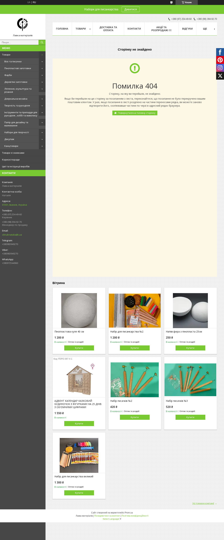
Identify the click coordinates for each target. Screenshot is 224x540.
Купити (79, 347)
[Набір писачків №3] (190, 379)
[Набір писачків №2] (134, 379)
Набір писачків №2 (121, 400)
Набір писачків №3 (177, 400)
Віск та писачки (13, 61)
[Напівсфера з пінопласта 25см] (190, 310)
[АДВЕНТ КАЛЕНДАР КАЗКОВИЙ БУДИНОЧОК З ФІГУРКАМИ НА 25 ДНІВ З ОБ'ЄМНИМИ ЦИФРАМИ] (79, 379)
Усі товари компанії (203, 503)
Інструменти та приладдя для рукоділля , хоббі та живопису (20, 114)
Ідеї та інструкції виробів (16, 166)
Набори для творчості (16, 132)
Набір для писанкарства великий (73, 476)
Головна (62, 28)
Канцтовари (11, 146)
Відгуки (187, 28)
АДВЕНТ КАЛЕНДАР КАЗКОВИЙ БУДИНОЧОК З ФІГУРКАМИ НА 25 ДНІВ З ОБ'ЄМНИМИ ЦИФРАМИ (78, 404)
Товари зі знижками (13, 152)
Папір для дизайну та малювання (16, 124)
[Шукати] (42, 42)
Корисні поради (11, 159)
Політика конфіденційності (135, 516)
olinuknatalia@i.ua (12, 234)
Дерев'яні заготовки (15, 81)
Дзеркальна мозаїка (15, 98)
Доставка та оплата (108, 29)
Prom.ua (129, 512)
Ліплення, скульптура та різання (17, 90)
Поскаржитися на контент (107, 516)
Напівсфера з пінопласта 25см (184, 331)
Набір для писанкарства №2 (126, 331)
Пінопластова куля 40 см (69, 331)
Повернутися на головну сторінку (136, 112)
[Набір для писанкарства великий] (79, 455)
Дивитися (130, 9)
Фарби (8, 75)
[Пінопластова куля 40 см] (79, 310)
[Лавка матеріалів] (23, 25)
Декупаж (9, 139)
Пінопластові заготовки (17, 68)
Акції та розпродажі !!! (161, 29)
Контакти (134, 28)
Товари (6, 54)
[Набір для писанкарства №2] (134, 310)
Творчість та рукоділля (17, 105)
